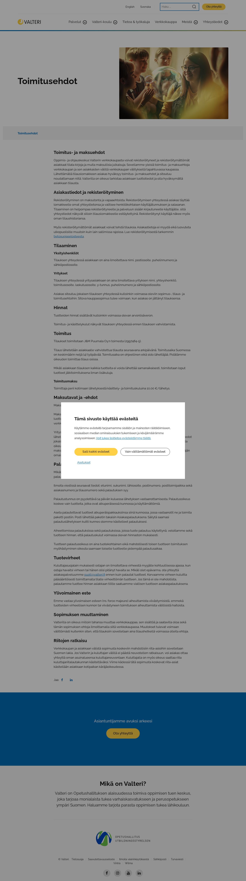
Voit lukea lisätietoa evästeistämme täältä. (123, 438)
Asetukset (83, 462)
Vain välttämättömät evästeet (145, 451)
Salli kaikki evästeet (95, 451)
